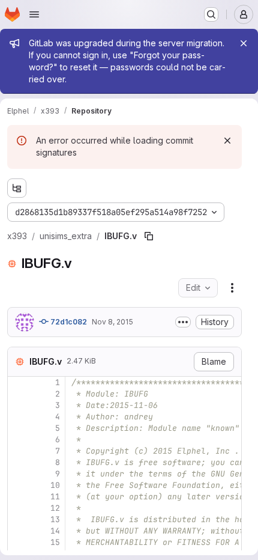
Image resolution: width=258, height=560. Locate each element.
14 (55, 531)
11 (55, 497)
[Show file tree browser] (16, 188)
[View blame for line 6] (18, 439)
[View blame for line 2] (18, 394)
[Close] (243, 43)
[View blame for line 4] (18, 416)
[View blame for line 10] (18, 485)
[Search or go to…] (211, 14)
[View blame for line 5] (18, 428)
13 (55, 519)
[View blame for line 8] (18, 462)
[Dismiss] (227, 140)
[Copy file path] (148, 236)
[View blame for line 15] (18, 542)
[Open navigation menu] (34, 14)
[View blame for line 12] (18, 508)
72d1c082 (68, 321)
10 (55, 485)
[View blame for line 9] (18, 473)
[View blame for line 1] (18, 382)
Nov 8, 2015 (112, 321)
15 (55, 542)
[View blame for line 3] (18, 405)
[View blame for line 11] (18, 496)
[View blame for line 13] (18, 519)
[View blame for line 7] (18, 451)
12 (55, 508)
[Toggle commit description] (183, 322)
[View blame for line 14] (18, 531)
